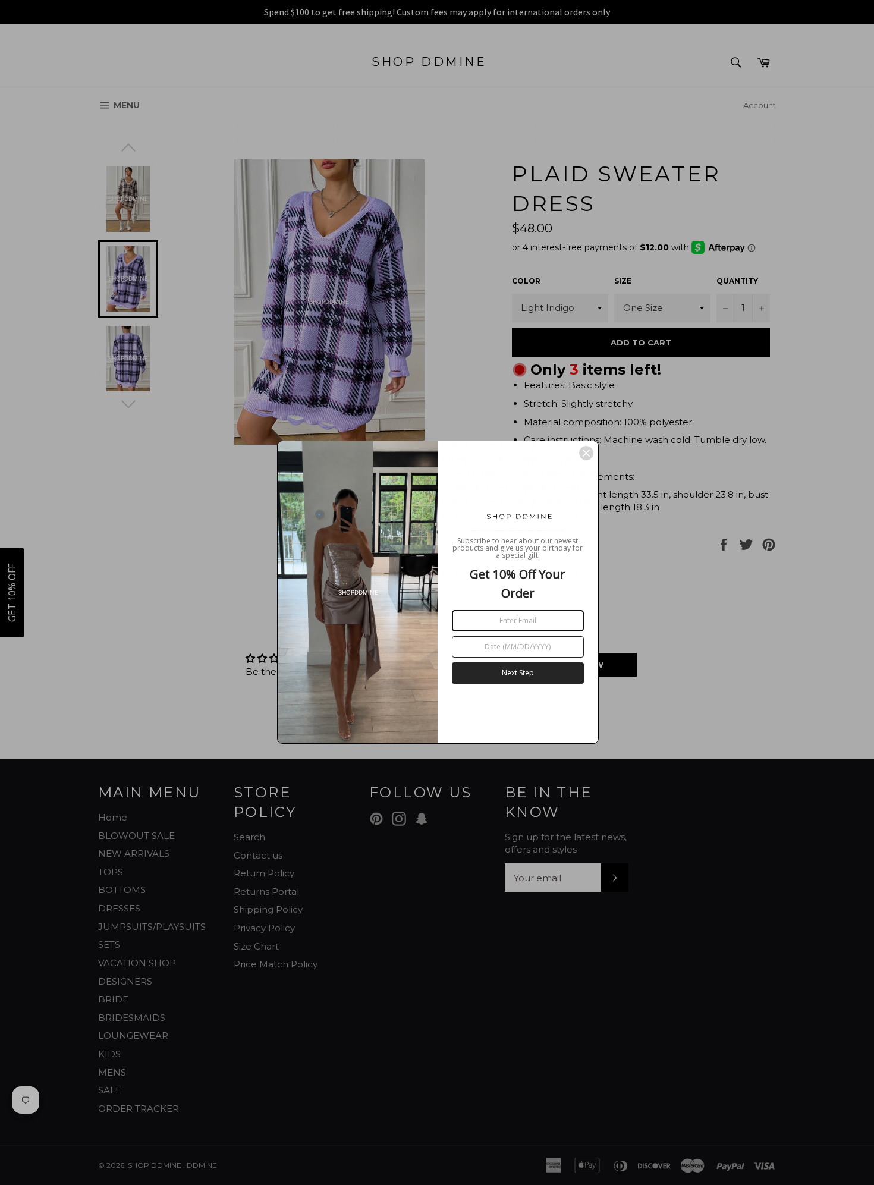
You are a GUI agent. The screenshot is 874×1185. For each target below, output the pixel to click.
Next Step (518, 673)
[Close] (586, 453)
